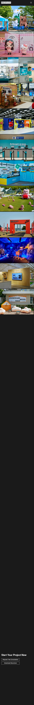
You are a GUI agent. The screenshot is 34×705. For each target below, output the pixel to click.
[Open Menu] (31, 2)
